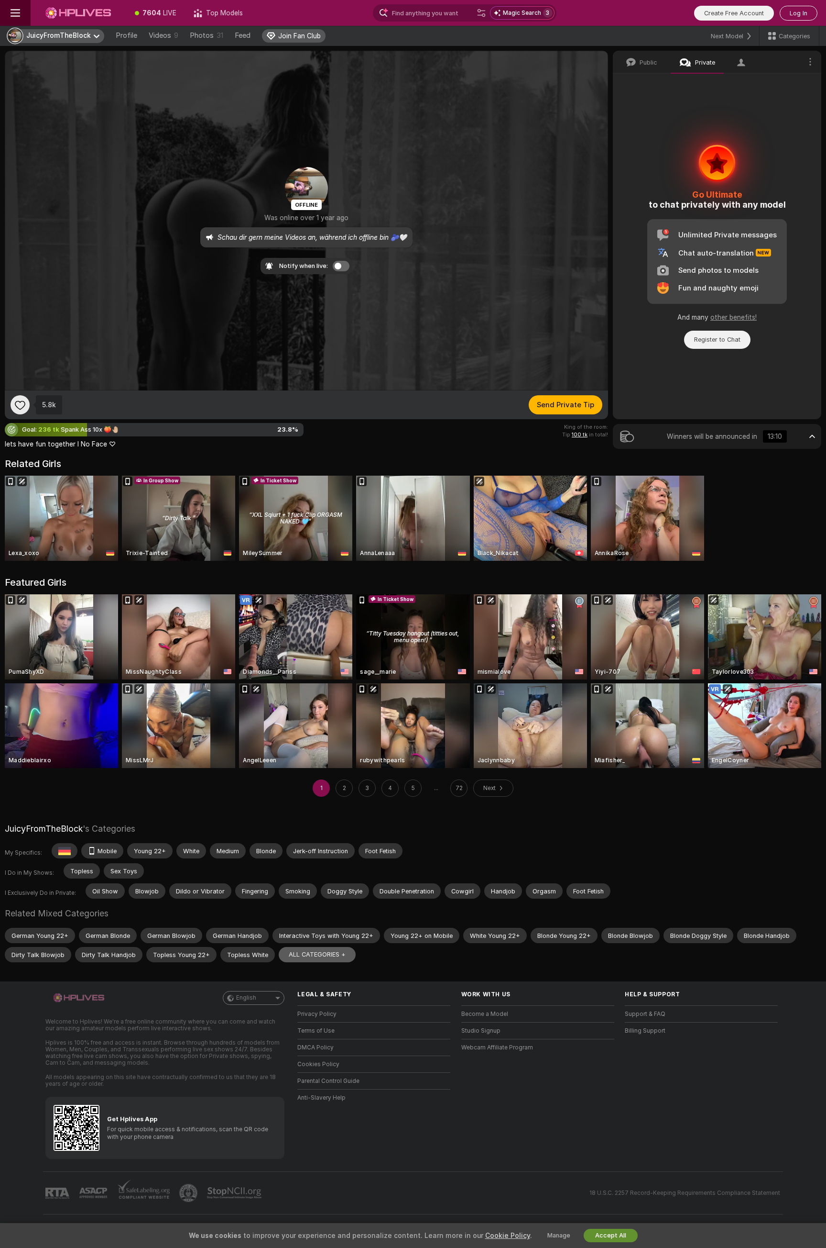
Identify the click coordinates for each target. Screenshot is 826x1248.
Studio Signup (480, 1030)
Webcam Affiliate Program (497, 1047)
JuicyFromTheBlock (44, 829)
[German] (64, 850)
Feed (242, 35)
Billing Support (645, 1030)
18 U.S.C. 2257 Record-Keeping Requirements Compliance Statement (684, 1193)
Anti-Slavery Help (321, 1097)
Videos (163, 35)
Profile (126, 35)
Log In (798, 13)
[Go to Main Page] (78, 13)
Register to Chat (717, 339)
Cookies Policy (318, 1064)
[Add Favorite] (20, 404)
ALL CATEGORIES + (317, 954)
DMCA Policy (315, 1047)
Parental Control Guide (328, 1081)
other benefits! (733, 317)
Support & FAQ (645, 1014)
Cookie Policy (507, 1235)
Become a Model (484, 1014)
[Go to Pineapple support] (189, 1193)
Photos (206, 35)
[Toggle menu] (15, 13)
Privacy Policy (317, 1014)
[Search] (481, 13)
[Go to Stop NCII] (235, 1193)
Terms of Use (316, 1030)
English (246, 997)
